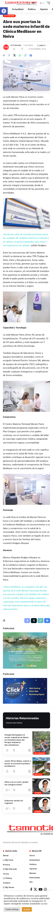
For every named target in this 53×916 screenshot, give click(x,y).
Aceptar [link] (27, 909)
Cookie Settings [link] (12, 909)
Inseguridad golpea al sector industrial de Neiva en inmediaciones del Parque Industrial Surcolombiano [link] (16, 740)
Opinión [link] (38, 793)
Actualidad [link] (9, 16)
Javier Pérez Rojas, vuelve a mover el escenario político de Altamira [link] (17, 763)
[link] (4, 11)
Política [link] (38, 774)
